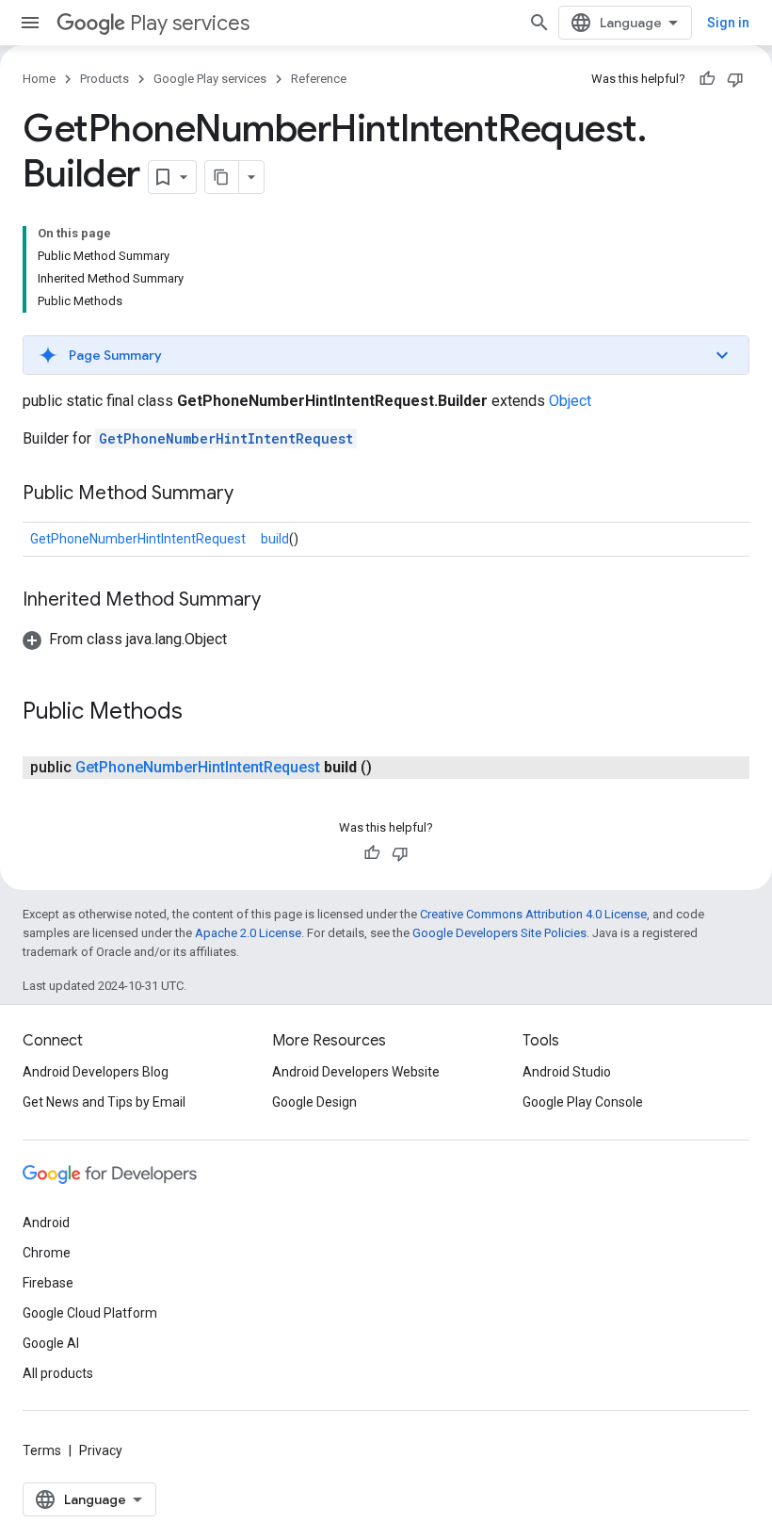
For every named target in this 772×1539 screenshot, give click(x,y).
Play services (189, 23)
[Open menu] (30, 22)
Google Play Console (583, 1102)
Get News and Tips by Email (104, 1102)
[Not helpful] (735, 79)
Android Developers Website (356, 1071)
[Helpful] (707, 79)
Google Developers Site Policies (499, 933)
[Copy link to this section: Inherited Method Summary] (279, 601)
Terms (42, 1450)
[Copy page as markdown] (222, 177)
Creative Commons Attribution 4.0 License (533, 914)
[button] (386, 355)
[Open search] (539, 22)
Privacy (100, 1450)
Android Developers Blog (96, 1071)
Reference (318, 79)
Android (46, 1222)
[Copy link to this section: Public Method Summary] (252, 494)
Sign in (728, 22)
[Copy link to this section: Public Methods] (201, 713)
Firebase (48, 1282)
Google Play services (209, 79)
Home (39, 79)
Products (104, 79)
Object (570, 401)
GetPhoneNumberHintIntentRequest (226, 438)
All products (58, 1373)
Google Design (314, 1102)
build (275, 538)
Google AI (51, 1343)
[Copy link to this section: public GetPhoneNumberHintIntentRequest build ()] (391, 767)
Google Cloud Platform (90, 1312)
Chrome (47, 1252)
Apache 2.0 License (248, 933)
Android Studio (567, 1071)
